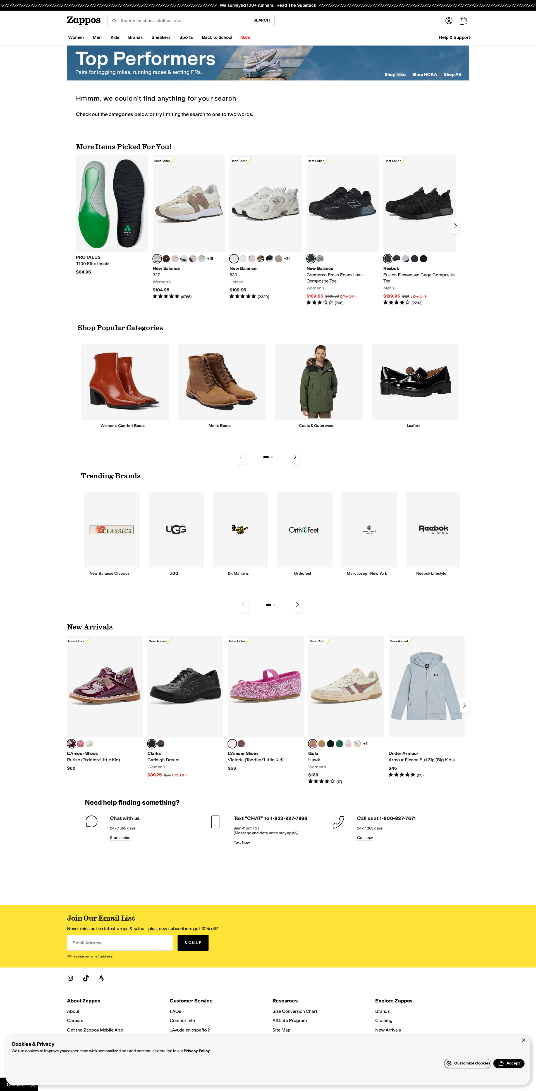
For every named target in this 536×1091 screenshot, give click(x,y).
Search (261, 20)
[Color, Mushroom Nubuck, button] (160, 743)
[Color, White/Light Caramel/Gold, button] (321, 743)
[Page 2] (272, 457)
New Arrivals (388, 1030)
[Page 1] (266, 457)
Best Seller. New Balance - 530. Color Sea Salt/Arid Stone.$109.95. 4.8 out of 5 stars (265, 227)
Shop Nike (395, 74)
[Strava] (101, 978)
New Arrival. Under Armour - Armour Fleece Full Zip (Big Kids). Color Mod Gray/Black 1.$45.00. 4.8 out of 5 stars (427, 707)
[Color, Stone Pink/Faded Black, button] (251, 258)
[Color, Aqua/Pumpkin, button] (319, 258)
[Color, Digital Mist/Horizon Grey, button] (184, 258)
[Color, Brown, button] (396, 258)
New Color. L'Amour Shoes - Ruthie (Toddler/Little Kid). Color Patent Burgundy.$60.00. (105, 703)
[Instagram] (70, 978)
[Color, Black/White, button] (423, 258)
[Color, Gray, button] (405, 258)
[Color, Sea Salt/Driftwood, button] (278, 258)
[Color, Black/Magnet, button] (269, 258)
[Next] (455, 225)
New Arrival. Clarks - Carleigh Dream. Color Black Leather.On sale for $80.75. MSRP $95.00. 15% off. (185, 707)
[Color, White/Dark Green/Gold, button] (339, 743)
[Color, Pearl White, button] (89, 743)
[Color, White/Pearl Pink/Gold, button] (348, 743)
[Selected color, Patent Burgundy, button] (71, 743)
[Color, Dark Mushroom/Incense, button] (260, 258)
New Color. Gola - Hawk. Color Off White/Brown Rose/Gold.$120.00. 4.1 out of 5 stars (346, 710)
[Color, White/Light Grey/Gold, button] (357, 743)
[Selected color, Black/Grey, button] (311, 258)
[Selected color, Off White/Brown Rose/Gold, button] (312, 743)
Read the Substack (296, 5)
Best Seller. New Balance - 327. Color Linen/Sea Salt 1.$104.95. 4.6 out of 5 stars (189, 227)
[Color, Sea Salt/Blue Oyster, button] (242, 258)
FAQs (175, 1011)
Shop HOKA (424, 74)
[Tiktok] (86, 978)
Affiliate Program (289, 1020)
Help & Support (454, 37)
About (73, 1011)
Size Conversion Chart (294, 1011)
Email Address (87, 942)
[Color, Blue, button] (414, 258)
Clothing (384, 1020)
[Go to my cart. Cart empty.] (463, 20)
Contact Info (182, 1020)
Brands (382, 1011)
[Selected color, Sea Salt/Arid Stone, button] (233, 258)
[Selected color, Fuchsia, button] (232, 743)
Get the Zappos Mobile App (95, 1030)
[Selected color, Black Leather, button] (151, 743)
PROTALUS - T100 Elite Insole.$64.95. (112, 215)
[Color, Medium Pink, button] (241, 743)
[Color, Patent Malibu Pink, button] (80, 743)
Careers (75, 1020)
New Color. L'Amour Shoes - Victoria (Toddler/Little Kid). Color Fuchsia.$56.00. (266, 703)
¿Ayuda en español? (190, 1030)
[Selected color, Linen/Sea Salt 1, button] (157, 258)
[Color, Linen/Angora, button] (175, 258)
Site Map (281, 1030)
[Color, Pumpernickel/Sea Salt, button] (166, 258)
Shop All (452, 74)
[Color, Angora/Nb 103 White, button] (201, 258)
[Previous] (240, 457)
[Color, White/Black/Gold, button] (330, 743)
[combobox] (178, 20)
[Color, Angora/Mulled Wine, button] (192, 258)
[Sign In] (449, 20)
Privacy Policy (197, 1051)
